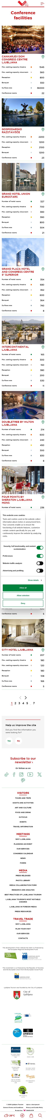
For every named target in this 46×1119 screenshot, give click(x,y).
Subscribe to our (23, 760)
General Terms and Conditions (13, 1107)
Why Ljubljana (23, 839)
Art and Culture (23, 808)
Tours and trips (23, 798)
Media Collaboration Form (23, 885)
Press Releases (23, 876)
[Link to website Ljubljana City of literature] (23, 1032)
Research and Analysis (23, 890)
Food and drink (23, 812)
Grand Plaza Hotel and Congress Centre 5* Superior (18, 271)
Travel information (23, 827)
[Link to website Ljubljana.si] (23, 995)
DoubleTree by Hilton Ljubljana (18, 423)
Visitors (23, 792)
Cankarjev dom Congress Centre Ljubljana (14, 59)
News (23, 858)
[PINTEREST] (23, 780)
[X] (39, 774)
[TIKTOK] (6, 774)
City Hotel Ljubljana (17, 649)
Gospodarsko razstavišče (12, 131)
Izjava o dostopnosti (33, 1104)
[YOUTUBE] (30, 774)
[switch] (40, 556)
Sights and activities (23, 803)
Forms (23, 863)
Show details (33, 580)
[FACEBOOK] (14, 774)
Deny (23, 603)
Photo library (23, 880)
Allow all (23, 588)
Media (23, 870)
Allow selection (23, 595)
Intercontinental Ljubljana (15, 348)
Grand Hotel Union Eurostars (16, 195)
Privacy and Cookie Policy (34, 1107)
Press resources (23, 911)
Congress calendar (23, 853)
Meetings (23, 834)
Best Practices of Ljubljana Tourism (23, 895)
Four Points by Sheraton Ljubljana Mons (17, 499)
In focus (23, 817)
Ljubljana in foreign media (23, 907)
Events (23, 822)
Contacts (23, 938)
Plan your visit (23, 929)
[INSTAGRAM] (21, 774)
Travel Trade (23, 918)
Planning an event (23, 844)
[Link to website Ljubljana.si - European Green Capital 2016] (23, 1018)
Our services (23, 849)
